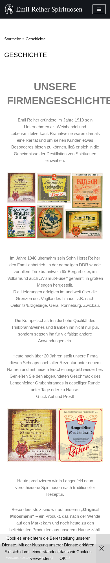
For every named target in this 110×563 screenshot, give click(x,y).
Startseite (12, 39)
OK (63, 558)
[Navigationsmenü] (99, 9)
